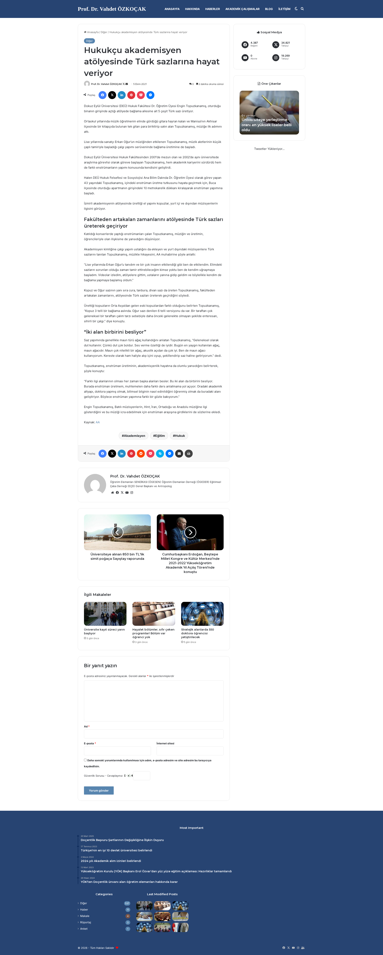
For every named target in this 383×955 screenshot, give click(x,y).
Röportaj (85, 922)
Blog (269, 9)
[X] (122, 492)
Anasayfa (172, 9)
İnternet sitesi (165, 743)
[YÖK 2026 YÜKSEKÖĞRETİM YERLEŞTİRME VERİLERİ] (162, 927)
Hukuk (180, 436)
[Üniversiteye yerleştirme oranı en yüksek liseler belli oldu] (144, 916)
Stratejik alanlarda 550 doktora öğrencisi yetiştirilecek (197, 633)
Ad (87, 726)
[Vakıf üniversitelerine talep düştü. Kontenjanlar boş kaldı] (162, 916)
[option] (288, 113)
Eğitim (160, 436)
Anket (84, 928)
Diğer (104, 32)
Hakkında (192, 9)
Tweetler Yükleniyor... (269, 149)
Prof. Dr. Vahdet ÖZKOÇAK (106, 84)
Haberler (212, 9)
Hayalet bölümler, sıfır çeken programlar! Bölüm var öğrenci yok (153, 633)
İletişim (284, 9)
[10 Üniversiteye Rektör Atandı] (180, 927)
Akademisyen (134, 436)
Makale (84, 916)
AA (98, 422)
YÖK (118, 871)
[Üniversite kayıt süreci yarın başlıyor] (105, 614)
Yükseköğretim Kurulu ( (98, 871)
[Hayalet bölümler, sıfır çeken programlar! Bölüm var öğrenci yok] (153, 614)
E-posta (90, 743)
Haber (84, 909)
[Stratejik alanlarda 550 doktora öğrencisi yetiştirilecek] (202, 614)
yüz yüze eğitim (169, 871)
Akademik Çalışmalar (242, 9)
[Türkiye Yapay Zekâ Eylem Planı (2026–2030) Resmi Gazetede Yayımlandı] (144, 927)
